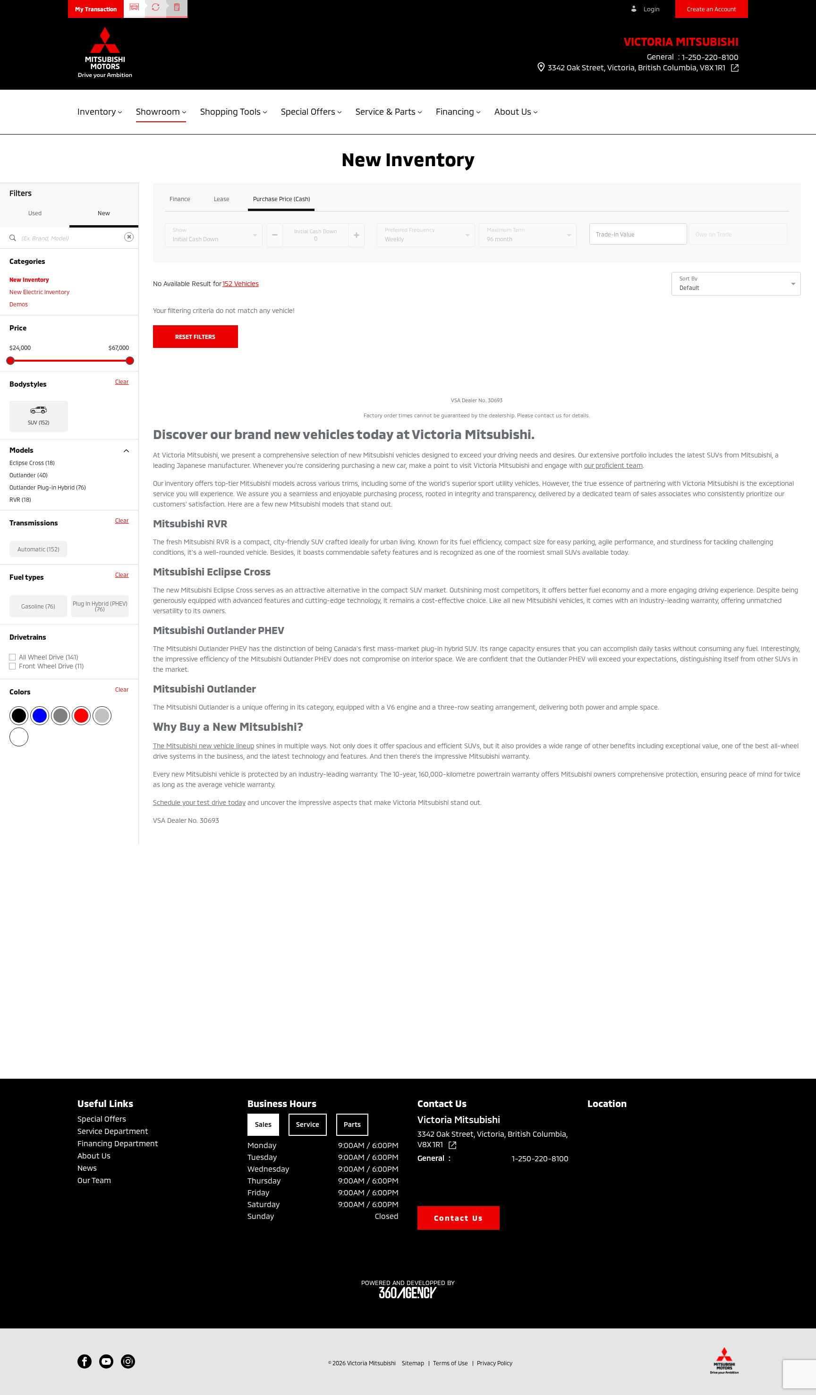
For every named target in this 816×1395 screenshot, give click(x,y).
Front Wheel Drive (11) (51, 666)
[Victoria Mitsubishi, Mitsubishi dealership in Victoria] (105, 53)
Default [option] (689, 287)
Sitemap (413, 1363)
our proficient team (613, 465)
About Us (93, 1155)
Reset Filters (195, 336)
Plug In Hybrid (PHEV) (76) (100, 606)
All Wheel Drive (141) (48, 657)
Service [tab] (307, 1124)
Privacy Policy (494, 1363)
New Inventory (29, 279)
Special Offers (101, 1118)
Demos (18, 304)
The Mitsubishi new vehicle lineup (203, 746)
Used (35, 213)
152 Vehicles (240, 283)
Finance (180, 199)
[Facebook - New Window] (84, 1361)
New (104, 213)
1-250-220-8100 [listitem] (710, 56)
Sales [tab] (263, 1124)
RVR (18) (20, 499)
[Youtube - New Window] (106, 1361)
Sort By (688, 278)
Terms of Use (451, 1363)
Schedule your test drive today (199, 802)
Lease (222, 199)
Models (21, 450)
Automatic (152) (38, 549)
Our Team (94, 1179)
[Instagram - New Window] (128, 1361)
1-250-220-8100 (540, 1158)
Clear (122, 381)
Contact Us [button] (458, 1217)
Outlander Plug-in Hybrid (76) (47, 487)
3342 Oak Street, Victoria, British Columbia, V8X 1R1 (637, 67)
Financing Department (117, 1143)
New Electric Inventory (39, 291)
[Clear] (129, 237)
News (87, 1167)
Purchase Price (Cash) (281, 199)
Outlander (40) (28, 475)
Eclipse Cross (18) (32, 462)
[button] (96, 9)
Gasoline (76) (38, 606)
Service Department (112, 1130)
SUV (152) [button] (38, 422)
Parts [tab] (352, 1124)
